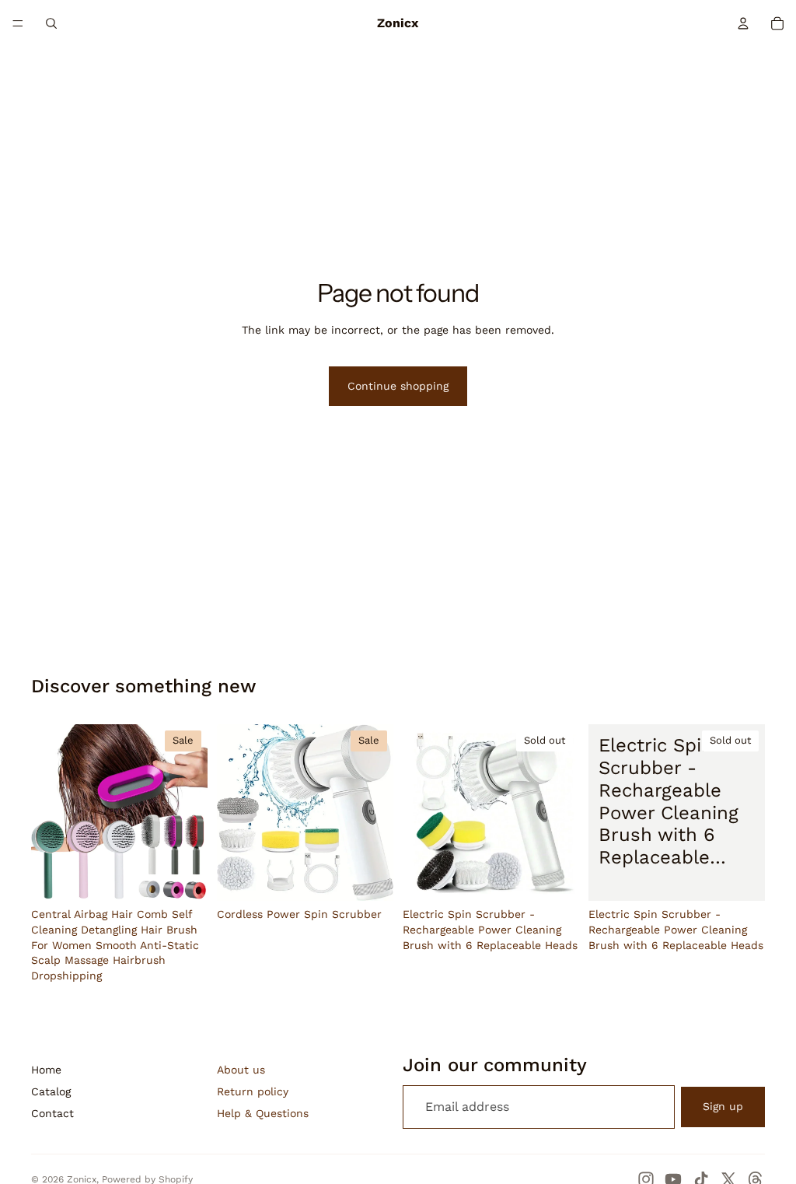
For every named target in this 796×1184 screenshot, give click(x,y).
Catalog (51, 1091)
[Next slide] (190, 813)
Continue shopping (398, 386)
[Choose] (183, 877)
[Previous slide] (48, 813)
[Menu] (18, 23)
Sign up (723, 1106)
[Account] (743, 23)
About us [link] (241, 1069)
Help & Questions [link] (263, 1113)
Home (46, 1069)
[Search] (51, 23)
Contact (52, 1113)
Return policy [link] (252, 1091)
